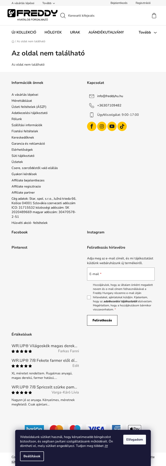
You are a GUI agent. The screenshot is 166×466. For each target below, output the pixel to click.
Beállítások (31, 456)
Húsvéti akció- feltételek (30, 223)
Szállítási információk (27, 125)
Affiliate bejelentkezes (28, 180)
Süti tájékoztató (23, 156)
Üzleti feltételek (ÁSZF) (29, 107)
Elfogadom (134, 439)
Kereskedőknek (23, 137)
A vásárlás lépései (23, 3)
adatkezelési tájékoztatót (120, 301)
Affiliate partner (23, 192)
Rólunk (17, 119)
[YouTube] (112, 126)
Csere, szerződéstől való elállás (35, 168)
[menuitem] (23, 32)
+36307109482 (109, 105)
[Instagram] (101, 126)
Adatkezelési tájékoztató (30, 113)
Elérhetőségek (22, 149)
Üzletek (17, 162)
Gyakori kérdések (24, 174)
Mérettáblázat (22, 101)
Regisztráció (143, 3)
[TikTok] (122, 126)
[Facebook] (91, 126)
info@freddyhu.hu (110, 96)
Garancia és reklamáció (28, 143)
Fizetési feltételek (25, 131)
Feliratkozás (102, 320)
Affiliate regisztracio (26, 186)
